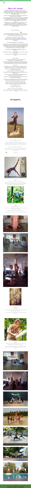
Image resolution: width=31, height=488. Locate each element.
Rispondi (15, 152)
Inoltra (17, 152)
